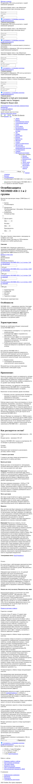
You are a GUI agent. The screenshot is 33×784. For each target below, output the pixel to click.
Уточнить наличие (6, 71)
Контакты (7, 776)
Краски (17, 120)
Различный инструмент (26, 164)
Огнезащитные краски (22, 121)
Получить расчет (5, 96)
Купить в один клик (7, 254)
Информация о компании (11, 775)
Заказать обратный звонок (8, 113)
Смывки (17, 151)
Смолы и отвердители (22, 143)
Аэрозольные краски (21, 123)
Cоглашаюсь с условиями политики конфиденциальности (12, 19)
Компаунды (18, 139)
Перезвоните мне (6, 43)
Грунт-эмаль (19, 126)
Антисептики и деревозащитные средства (23, 147)
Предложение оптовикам (11, 762)
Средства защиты (25, 167)
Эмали (17, 118)
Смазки (17, 142)
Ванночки (25, 157)
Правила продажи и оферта (9, 608)
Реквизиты (7, 778)
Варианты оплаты (9, 766)
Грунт (17, 124)
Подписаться (21, 740)
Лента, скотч (26, 162)
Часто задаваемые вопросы (12, 767)
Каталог (6, 176)
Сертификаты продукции (12, 779)
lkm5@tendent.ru (19, 555)
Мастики (18, 140)
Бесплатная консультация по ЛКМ (14, 769)
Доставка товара (9, 764)
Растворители (19, 128)
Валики (24, 156)
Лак (16, 132)
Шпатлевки (18, 135)
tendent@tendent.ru (11, 693)
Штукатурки (19, 145)
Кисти (24, 160)
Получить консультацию (7, 22)
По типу (14, 115)
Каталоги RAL (26, 159)
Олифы (17, 134)
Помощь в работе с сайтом (12, 761)
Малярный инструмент (22, 153)
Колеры (17, 137)
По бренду (21, 115)
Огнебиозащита (20, 149)
